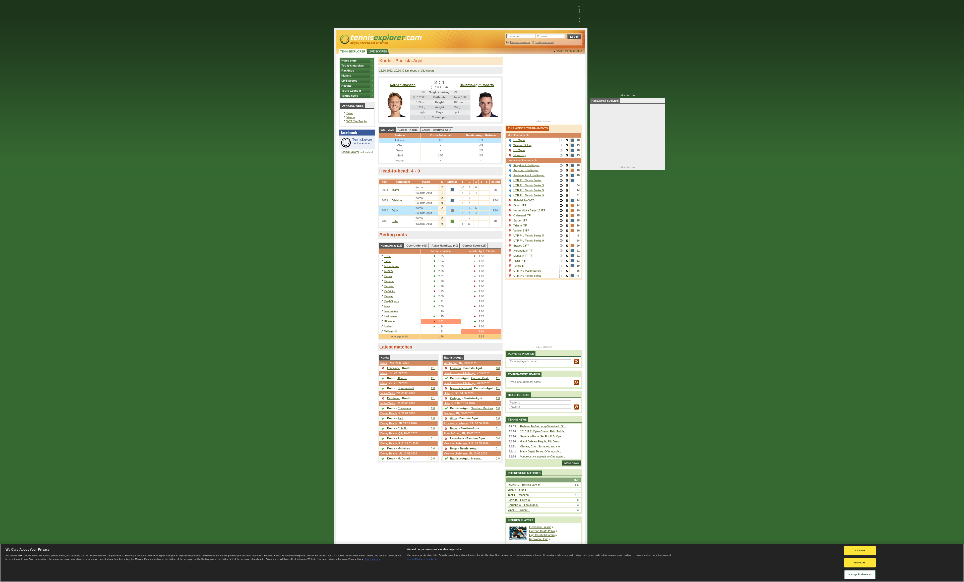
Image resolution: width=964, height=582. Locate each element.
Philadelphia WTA (523, 200)
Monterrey (519, 155)
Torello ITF (519, 265)
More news (571, 462)
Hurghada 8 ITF (523, 250)
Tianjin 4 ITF (520, 260)
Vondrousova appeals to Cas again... (542, 456)
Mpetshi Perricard (461, 388)
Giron (453, 418)
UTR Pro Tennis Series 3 (528, 185)
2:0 (433, 388)
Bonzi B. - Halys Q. (519, 499)
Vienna (350, 117)
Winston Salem (522, 145)
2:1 (433, 368)
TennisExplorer (350, 151)
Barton (454, 428)
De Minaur (393, 398)
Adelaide (397, 200)
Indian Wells (387, 393)
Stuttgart (449, 413)
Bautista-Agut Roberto (477, 85)
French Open (452, 433)
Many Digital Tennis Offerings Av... (541, 451)
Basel (349, 113)
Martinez (476, 458)
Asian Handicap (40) (445, 245)
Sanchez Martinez (482, 408)
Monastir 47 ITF (523, 255)
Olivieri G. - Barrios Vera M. (524, 484)
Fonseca (455, 368)
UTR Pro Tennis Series (527, 180)
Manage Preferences (860, 574)
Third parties (372, 559)
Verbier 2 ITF (521, 230)
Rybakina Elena (538, 539)
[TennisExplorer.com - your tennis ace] (380, 39)
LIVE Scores (349, 80)
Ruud (401, 438)
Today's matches (352, 65)
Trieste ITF (520, 225)
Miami (395, 189)
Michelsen (404, 448)
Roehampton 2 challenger (529, 175)
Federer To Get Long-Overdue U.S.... (543, 426)
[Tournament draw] (561, 140)
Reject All (860, 562)
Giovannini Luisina (540, 527)
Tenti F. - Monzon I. (519, 494)
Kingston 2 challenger (526, 165)
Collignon (455, 398)
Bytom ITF (519, 205)
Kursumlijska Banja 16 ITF (529, 210)
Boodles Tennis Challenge (459, 373)
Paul (400, 418)
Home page (348, 60)
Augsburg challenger (525, 170)
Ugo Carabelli (406, 388)
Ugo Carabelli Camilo (542, 535)
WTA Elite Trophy (356, 121)
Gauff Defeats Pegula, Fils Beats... (541, 441)
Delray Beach (388, 413)
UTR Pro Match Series (527, 270)
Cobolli (402, 428)
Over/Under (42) (416, 245)
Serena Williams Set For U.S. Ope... (542, 436)
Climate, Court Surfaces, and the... (541, 446)
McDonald (404, 458)
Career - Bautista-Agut (436, 129)
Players (346, 75)
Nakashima (457, 438)
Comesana (404, 408)
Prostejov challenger (456, 423)
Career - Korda (407, 129)
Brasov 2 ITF (521, 245)
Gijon (405, 70)
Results (346, 85)
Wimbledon (450, 363)
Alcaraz (402, 378)
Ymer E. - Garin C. (519, 509)
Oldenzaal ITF (522, 215)
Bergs (453, 448)
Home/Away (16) (391, 245)
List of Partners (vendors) (422, 559)
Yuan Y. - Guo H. (518, 489)
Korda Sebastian (402, 85)
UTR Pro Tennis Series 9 (528, 195)
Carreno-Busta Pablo (542, 531)
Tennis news (349, 95)
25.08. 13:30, (569, 51)
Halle (395, 221)
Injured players (520, 520)
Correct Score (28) (474, 245)
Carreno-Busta (480, 378)
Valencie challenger (455, 443)
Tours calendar (351, 90)
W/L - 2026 (387, 129)
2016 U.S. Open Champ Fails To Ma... (543, 431)
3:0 (498, 368)
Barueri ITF (520, 220)
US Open (519, 140)
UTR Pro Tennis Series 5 (528, 190)
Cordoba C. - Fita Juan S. (523, 504)
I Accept (860, 550)
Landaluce (393, 368)
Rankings (347, 70)
